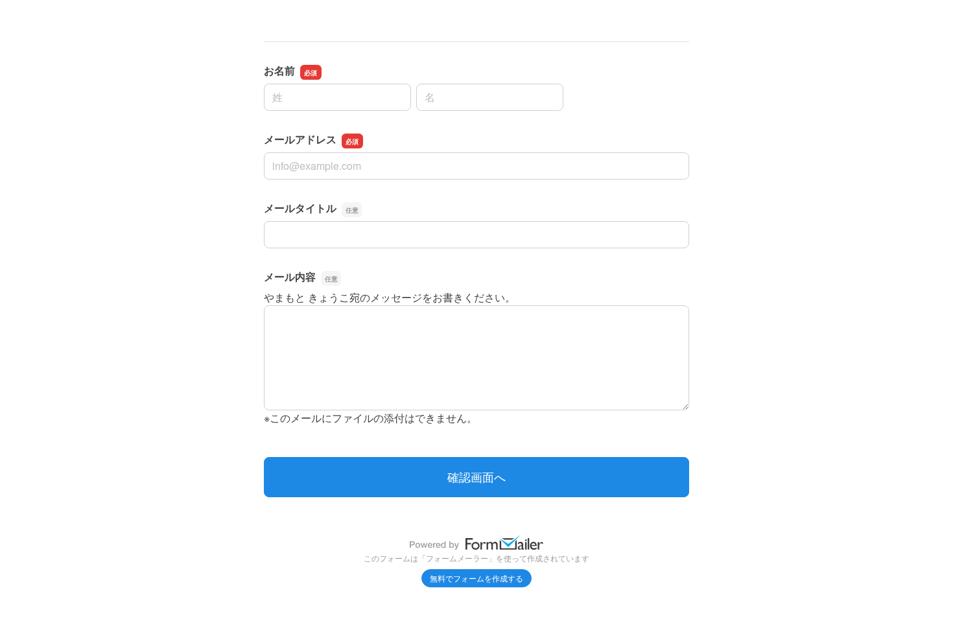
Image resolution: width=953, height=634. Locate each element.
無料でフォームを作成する (476, 577)
